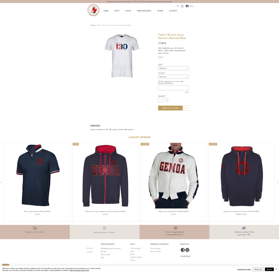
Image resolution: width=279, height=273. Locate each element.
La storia (90, 251)
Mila (102, 257)
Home (92, 25)
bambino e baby (135, 257)
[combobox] (173, 68)
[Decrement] (159, 100)
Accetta (269, 269)
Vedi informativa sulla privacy (79, 270)
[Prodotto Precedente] (1, 182)
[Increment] (166, 100)
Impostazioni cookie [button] (244, 269)
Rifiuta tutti (258, 269)
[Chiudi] (276, 269)
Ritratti (103, 251)
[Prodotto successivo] (277, 182)
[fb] (183, 250)
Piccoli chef (105, 254)
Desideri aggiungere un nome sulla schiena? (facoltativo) (170, 82)
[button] (117, 11)
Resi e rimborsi (155, 251)
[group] (139, 182)
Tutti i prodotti (135, 248)
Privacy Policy (155, 248)
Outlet (132, 260)
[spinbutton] (163, 100)
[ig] (187, 250)
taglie (160, 64)
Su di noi (90, 248)
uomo (132, 251)
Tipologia (162, 73)
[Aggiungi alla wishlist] (186, 108)
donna (132, 254)
